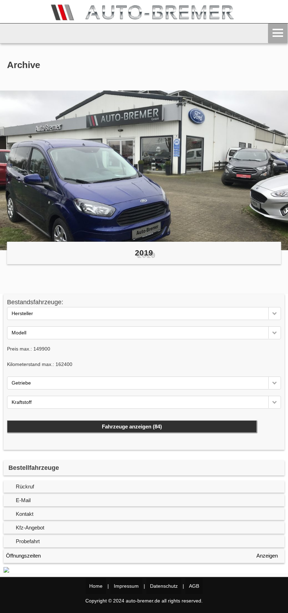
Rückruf (25, 486)
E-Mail (23, 500)
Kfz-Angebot (30, 528)
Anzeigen (267, 556)
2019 (144, 252)
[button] (274, 313)
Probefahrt (28, 541)
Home (96, 586)
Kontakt (24, 514)
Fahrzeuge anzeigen (132, 426)
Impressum (126, 586)
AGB (194, 586)
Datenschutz (164, 586)
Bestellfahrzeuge (33, 467)
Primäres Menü (278, 33)
